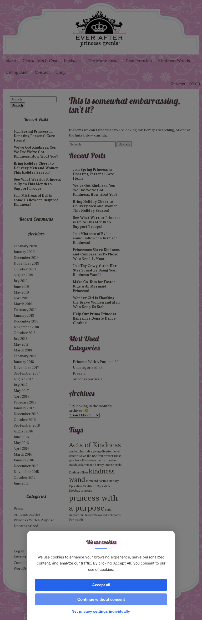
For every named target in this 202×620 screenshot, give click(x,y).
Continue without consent (101, 599)
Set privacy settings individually (101, 611)
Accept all (101, 585)
